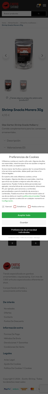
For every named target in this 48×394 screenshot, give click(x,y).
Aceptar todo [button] (24, 215)
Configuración (7, 201)
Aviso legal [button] (37, 237)
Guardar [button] (24, 222)
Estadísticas (21, 206)
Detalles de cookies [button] (13, 237)
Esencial (8, 206)
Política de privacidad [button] (27, 237)
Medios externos (38, 206)
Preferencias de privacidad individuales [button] (24, 231)
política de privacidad (31, 196)
